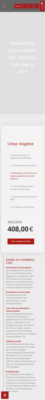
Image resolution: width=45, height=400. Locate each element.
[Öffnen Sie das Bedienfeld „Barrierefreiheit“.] (5, 395)
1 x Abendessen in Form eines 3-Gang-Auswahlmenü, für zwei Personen (23, 176)
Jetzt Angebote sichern (20, 241)
